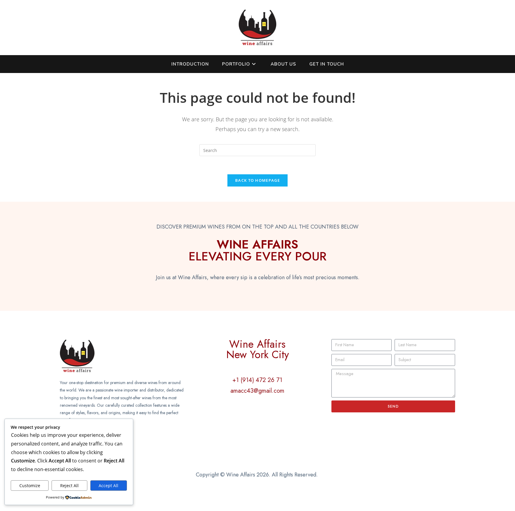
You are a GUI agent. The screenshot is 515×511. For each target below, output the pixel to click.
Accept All (108, 485)
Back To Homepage (257, 180)
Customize (29, 485)
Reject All (69, 485)
